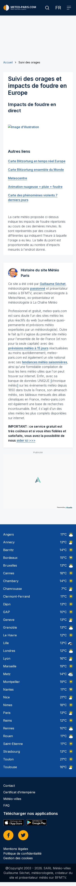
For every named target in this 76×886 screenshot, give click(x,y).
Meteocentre (17, 178)
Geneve (8, 620)
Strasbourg (11, 751)
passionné (37, 288)
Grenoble (10, 627)
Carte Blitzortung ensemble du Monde (36, 170)
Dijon (7, 604)
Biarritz (8, 550)
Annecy (9, 542)
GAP (6, 612)
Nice (6, 697)
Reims (7, 720)
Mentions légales (15, 849)
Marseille (9, 666)
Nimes (7, 705)
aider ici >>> (26, 440)
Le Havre (10, 635)
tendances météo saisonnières (44, 362)
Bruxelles (10, 565)
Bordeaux (10, 558)
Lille (6, 643)
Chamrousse (12, 589)
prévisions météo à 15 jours (28, 348)
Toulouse (10, 767)
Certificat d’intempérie (19, 792)
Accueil (8, 62)
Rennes (8, 728)
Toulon (8, 759)
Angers (8, 534)
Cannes (8, 573)
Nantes (8, 689)
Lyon (6, 658)
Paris (7, 713)
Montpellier (11, 682)
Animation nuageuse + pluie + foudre (35, 187)
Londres (9, 651)
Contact (9, 786)
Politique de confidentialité (22, 853)
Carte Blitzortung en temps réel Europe (36, 161)
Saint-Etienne (13, 744)
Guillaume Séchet (52, 284)
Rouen (8, 736)
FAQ (6, 805)
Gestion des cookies (18, 858)
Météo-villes (12, 799)
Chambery (11, 581)
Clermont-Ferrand (16, 596)
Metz (7, 674)
